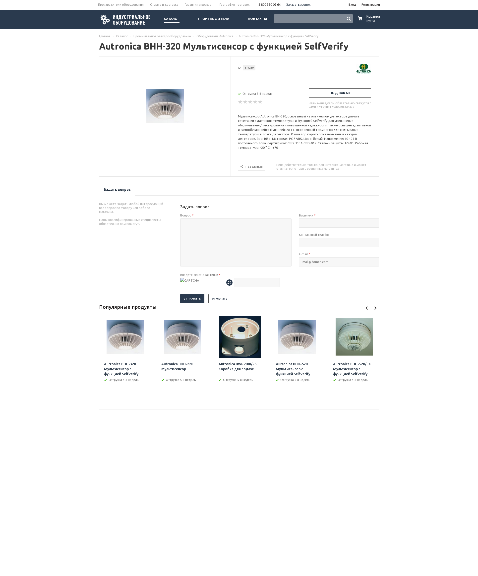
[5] (260, 102)
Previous (366, 308)
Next (375, 308)
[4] (255, 102)
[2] (245, 102)
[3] (250, 102)
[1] (240, 102)
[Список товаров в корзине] (369, 21)
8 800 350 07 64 (269, 4)
